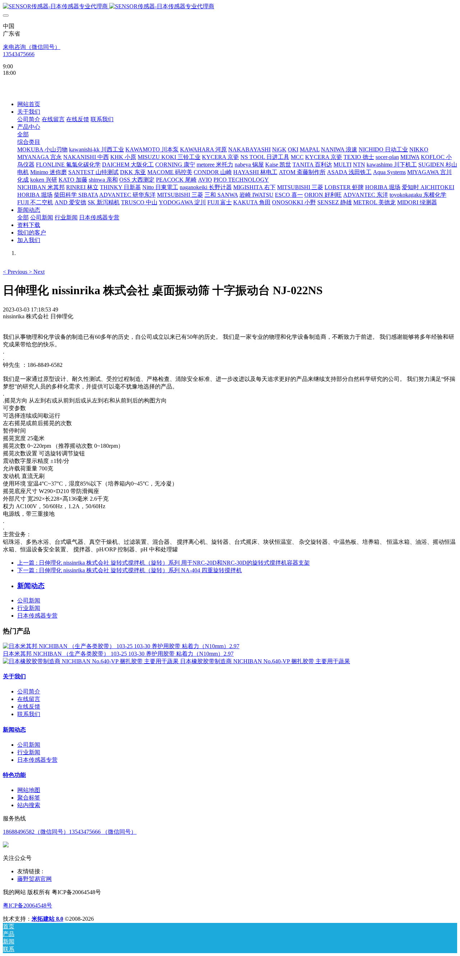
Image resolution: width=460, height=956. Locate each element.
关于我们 (14, 676)
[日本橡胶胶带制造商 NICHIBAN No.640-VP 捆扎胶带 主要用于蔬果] (91, 661)
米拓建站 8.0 (47, 919)
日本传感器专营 (37, 616)
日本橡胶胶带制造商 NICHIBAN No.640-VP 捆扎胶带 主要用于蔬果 (265, 661)
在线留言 (28, 699)
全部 (23, 134)
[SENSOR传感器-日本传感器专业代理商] (230, 6)
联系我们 (28, 714)
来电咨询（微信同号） (31, 47)
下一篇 (129, 570)
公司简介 (28, 691)
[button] (16, 272)
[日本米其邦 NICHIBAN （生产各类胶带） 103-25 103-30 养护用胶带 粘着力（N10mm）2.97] (121, 646)
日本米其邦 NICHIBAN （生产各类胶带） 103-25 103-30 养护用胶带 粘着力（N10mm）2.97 (118, 654)
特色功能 (14, 775)
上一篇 (163, 563)
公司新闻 (28, 600)
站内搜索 (28, 805)
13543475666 (18, 54)
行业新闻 (28, 608)
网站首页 (28, 104)
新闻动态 (14, 730)
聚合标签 (28, 798)
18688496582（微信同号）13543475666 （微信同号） (70, 832)
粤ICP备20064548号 (27, 905)
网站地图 (28, 790)
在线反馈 (28, 707)
